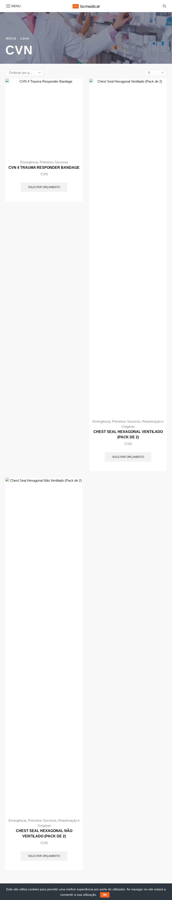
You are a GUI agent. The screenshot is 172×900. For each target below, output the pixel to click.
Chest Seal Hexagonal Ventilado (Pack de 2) (128, 434)
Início (11, 38)
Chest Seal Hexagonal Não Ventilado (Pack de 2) (44, 833)
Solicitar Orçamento (44, 187)
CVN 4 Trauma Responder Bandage (44, 167)
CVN (44, 174)
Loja (25, 38)
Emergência (29, 162)
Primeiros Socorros (54, 162)
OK (105, 894)
